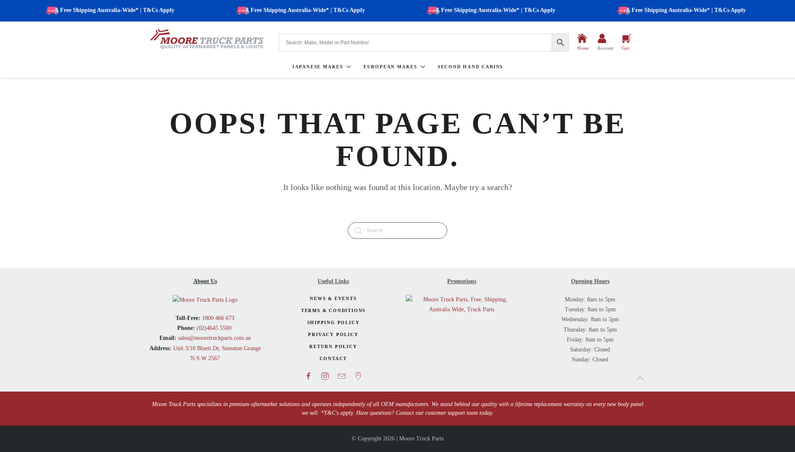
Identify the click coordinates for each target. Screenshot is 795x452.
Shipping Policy (333, 322)
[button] (640, 378)
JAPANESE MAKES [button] (317, 66)
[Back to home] (207, 39)
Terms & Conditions (333, 310)
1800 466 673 (217, 318)
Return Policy (333, 346)
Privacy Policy (333, 334)
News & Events (333, 298)
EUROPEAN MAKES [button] (390, 66)
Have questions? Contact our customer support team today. (425, 413)
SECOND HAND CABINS (470, 66)
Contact (333, 358)
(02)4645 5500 (213, 328)
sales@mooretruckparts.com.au (214, 338)
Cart (625, 48)
